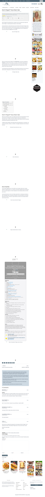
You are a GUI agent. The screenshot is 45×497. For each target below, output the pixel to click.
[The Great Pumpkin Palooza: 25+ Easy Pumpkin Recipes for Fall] (30, 468)
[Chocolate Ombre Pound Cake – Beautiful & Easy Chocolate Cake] (22, 466)
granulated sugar (10, 286)
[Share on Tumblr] (10, 362)
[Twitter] (33, 4)
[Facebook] (32, 4)
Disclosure (8, 480)
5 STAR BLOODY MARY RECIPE (34, 71)
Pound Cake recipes (18, 485)
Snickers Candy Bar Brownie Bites (7, 367)
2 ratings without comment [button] (15, 432)
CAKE (6, 106)
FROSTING (6, 107)
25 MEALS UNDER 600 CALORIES (39, 63)
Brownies (24, 486)
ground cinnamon (12, 285)
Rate (17, 272)
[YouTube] (36, 4)
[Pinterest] (35, 4)
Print (14, 272)
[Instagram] (34, 4)
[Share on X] (6, 362)
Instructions (5, 108)
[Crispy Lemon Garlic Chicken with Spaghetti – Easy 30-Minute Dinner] (6, 466)
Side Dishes (37, 7)
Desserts (23, 7)
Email (13, 452)
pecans (9, 297)
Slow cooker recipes (25, 485)
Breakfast (17, 486)
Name (3, 452)
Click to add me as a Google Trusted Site (9, 19)
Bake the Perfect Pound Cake (34, 63)
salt (10, 283)
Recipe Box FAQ (11, 339)
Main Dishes (32, 7)
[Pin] (15, 59)
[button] (2, 15)
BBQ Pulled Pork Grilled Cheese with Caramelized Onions (34, 79)
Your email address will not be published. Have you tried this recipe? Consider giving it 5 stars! (15, 437)
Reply (27, 400)
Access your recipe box (19, 489)
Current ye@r (4, 457)
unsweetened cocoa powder (12, 290)
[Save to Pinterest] (2, 362)
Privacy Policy (27, 494)
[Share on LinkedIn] (13, 362)
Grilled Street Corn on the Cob (39, 71)
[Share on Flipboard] (12, 362)
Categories (31, 487)
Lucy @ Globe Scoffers (6, 414)
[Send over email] (8, 362)
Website (22, 452)
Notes (5, 110)
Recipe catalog (18, 482)
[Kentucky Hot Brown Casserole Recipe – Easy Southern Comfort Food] (14, 466)
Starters (16, 7)
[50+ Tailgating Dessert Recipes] (39, 468)
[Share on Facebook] (4, 362)
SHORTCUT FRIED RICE (25, 367)
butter (9, 289)
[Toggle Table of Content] (12, 102)
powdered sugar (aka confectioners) (16, 296)
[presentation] (34, 60)
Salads (24, 489)
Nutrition (5, 111)
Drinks (20, 7)
